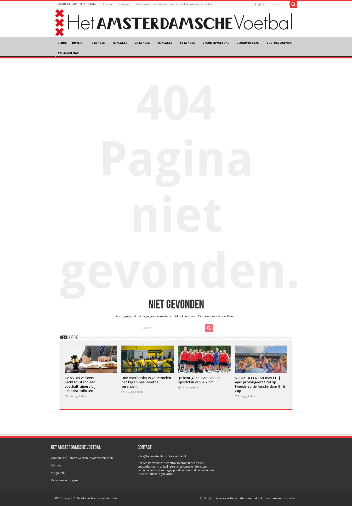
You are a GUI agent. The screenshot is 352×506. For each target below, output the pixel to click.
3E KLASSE (142, 43)
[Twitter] (260, 4)
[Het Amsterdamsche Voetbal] (176, 22)
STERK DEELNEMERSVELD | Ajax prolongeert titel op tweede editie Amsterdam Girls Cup (260, 384)
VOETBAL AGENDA (279, 43)
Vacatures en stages (64, 480)
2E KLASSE (120, 43)
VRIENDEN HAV (68, 53)
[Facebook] (255, 4)
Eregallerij (124, 4)
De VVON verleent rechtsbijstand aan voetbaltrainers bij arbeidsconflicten (80, 384)
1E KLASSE (97, 43)
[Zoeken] (293, 4)
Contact (108, 4)
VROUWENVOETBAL (216, 43)
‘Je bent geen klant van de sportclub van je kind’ (199, 380)
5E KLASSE (187, 43)
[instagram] (265, 4)
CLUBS (62, 43)
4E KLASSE (165, 43)
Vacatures (142, 4)
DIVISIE (77, 43)
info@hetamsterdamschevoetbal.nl (162, 456)
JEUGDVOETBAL (248, 43)
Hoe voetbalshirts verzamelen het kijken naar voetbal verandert (146, 382)
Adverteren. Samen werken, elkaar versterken (183, 4)
